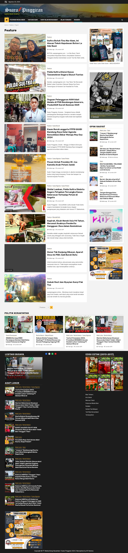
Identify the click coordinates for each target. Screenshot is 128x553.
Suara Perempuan (11, 335)
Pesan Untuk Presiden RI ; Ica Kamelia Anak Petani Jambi (62, 163)
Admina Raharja (114, 157)
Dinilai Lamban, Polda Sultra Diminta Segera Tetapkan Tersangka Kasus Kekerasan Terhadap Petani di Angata (65, 193)
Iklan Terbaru (66, 20)
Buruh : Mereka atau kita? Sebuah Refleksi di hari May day (110, 181)
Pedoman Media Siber (17, 20)
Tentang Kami (33, 20)
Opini (108, 130)
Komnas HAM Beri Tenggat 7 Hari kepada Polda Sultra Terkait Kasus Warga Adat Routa (27, 477)
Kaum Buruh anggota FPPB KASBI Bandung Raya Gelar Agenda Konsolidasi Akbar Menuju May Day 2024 (64, 133)
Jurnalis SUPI (60, 49)
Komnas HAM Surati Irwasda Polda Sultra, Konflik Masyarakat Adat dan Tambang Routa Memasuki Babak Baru (28, 489)
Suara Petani (65, 158)
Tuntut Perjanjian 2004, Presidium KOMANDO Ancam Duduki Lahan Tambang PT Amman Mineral (77, 341)
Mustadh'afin (56, 217)
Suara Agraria (56, 158)
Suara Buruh (56, 126)
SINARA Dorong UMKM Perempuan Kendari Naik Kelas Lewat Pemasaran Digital (17, 340)
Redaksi (77, 20)
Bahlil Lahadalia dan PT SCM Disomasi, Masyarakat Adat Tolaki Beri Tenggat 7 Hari (28, 429)
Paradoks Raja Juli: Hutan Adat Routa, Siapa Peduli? (27, 441)
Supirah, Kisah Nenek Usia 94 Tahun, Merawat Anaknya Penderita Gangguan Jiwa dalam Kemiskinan (65, 223)
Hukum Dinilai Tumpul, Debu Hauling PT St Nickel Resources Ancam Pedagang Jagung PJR (48, 340)
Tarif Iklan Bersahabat (49, 20)
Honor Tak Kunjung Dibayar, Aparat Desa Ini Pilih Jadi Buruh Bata (65, 253)
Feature (49, 37)
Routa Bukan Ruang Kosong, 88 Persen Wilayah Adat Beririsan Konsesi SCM (27, 418)
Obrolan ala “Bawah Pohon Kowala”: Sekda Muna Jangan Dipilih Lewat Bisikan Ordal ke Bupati (110, 151)
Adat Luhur (103, 130)
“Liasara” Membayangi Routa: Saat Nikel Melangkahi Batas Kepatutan (108, 136)
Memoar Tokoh (90, 400)
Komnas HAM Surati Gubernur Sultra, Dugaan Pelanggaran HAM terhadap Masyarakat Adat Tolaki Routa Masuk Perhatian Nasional (28, 502)
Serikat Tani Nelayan (92, 409)
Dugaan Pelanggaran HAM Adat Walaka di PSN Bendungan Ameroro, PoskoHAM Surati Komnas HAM (65, 102)
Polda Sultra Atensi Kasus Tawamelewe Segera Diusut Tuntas (65, 73)
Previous (42, 307)
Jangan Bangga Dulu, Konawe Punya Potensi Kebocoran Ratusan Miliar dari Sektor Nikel (110, 195)
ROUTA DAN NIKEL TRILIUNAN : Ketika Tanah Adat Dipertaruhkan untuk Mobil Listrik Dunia (111, 167)
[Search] (122, 20)
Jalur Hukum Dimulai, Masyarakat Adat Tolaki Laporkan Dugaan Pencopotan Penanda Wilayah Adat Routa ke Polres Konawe (28, 464)
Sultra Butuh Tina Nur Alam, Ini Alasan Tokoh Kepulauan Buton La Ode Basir (64, 43)
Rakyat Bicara (49, 335)
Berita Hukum (40, 335)
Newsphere (80, 551)
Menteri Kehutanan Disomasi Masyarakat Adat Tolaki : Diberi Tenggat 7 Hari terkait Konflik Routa (109, 341)
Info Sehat (89, 397)
